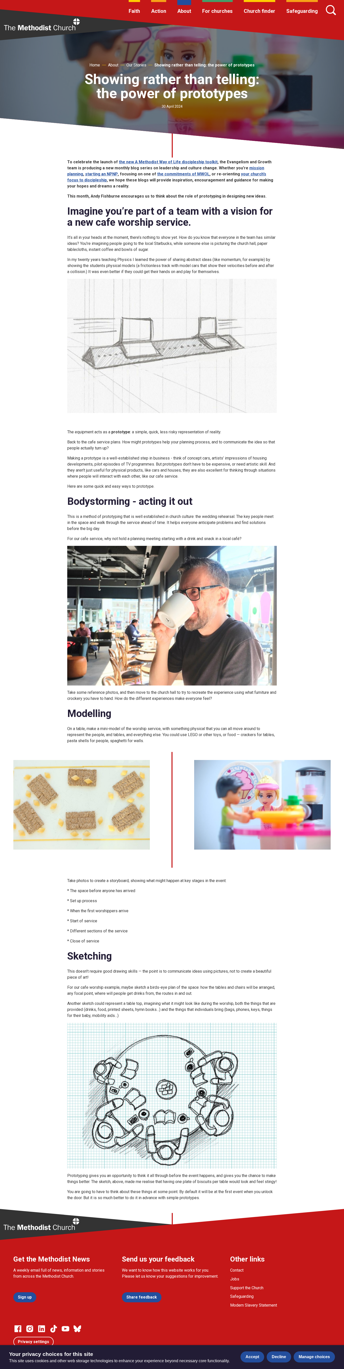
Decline (279, 1357)
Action (158, 11)
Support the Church (246, 1287)
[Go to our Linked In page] (41, 1328)
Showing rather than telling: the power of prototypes (204, 65)
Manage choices (314, 1357)
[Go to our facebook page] (17, 1328)
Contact (237, 1270)
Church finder (259, 11)
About (184, 11)
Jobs (234, 1279)
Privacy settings (33, 1341)
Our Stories (136, 65)
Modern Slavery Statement (253, 1305)
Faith (134, 11)
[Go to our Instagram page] (29, 1328)
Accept (252, 1357)
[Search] (331, 10)
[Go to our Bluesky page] (77, 1328)
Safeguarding (302, 11)
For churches (217, 11)
